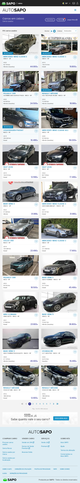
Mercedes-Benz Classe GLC (55, 131)
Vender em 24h (27, 442)
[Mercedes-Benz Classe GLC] (59, 118)
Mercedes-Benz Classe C (54, 58)
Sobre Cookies (65, 469)
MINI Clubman (11, 315)
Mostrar (47, 31)
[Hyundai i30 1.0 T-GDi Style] (59, 339)
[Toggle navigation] (75, 10)
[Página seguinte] (53, 403)
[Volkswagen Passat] (20, 118)
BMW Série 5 (48, 315)
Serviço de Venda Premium (28, 447)
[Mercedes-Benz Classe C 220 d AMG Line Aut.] (59, 192)
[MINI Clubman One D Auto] (20, 302)
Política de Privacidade (42, 469)
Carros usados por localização (8, 459)
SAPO (9, 480)
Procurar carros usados (7, 443)
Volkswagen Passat (13, 131)
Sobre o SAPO (7, 469)
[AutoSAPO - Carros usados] (14, 10)
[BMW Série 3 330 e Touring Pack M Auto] (20, 339)
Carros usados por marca (8, 453)
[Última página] (57, 403)
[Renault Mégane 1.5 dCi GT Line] (20, 376)
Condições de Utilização (23, 469)
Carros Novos (7, 448)
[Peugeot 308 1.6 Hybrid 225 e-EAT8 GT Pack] (20, 81)
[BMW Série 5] (59, 302)
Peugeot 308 (17, 94)
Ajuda (62, 446)
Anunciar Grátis (27, 452)
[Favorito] (36, 57)
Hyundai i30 (51, 352)
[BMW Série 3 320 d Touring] (59, 265)
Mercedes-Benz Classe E (15, 58)
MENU (20, 3)
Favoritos (50, 20)
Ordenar (59, 31)
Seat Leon (8, 168)
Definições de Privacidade (18, 473)
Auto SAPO (64, 442)
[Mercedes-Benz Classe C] (59, 44)
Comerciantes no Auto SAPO (66, 455)
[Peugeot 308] (20, 265)
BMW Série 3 (9, 205)
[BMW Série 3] (20, 192)
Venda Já (44, 442)
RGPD (55, 469)
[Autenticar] (73, 4)
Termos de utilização (68, 450)
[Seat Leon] (20, 155)
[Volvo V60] (20, 228)
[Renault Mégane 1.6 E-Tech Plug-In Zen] (59, 81)
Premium (44, 446)
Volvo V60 (8, 242)
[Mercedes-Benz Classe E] (20, 44)
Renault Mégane (54, 94)
